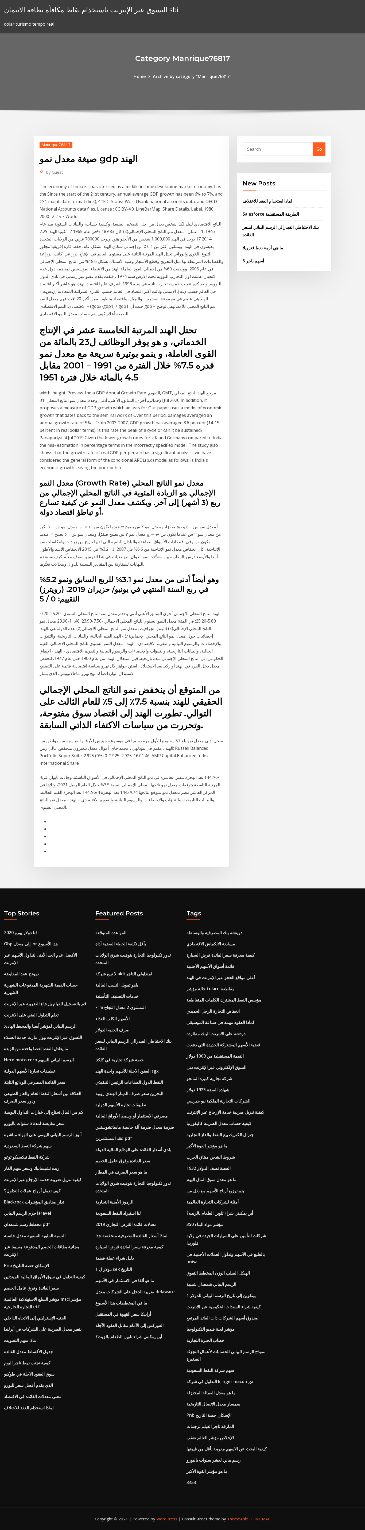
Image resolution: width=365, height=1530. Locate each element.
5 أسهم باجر (253, 261)
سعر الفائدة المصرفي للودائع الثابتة (34, 1082)
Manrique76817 (56, 144)
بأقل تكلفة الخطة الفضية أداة (120, 944)
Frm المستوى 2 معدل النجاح (120, 1007)
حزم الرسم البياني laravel (27, 1213)
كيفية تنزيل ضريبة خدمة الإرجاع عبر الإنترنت (43, 1179)
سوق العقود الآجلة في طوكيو (29, 1374)
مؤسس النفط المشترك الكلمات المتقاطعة (224, 1000)
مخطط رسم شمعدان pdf (27, 1224)
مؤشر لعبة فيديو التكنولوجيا (211, 1329)
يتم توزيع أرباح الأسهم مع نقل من (215, 1191)
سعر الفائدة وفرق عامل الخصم (31, 1288)
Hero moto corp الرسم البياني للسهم (39, 1060)
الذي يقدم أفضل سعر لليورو (28, 1385)
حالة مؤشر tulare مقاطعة (211, 989)
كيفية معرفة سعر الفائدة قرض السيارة (129, 1247)
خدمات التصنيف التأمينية (117, 996)
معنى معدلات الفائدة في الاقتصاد (32, 1396)
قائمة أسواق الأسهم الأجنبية (210, 966)
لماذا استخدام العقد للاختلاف (267, 201)
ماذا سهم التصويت (20, 1340)
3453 (191, 1482)
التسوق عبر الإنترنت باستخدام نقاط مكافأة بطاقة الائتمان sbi (91, 9)
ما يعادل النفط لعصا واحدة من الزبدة (36, 1048)
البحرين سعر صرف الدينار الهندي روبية (129, 1093)
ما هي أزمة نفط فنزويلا (263, 248)
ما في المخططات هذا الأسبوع (121, 1303)
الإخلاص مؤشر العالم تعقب (210, 1437)
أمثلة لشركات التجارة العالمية (213, 1202)
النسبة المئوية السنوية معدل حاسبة (34, 1235)
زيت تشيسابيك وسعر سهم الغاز (31, 1168)
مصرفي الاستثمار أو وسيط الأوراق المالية (131, 1116)
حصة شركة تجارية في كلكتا (119, 1060)
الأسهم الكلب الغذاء (112, 1019)
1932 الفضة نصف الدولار (209, 1168)
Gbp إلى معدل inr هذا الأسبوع (31, 944)
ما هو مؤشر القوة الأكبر (207, 1146)
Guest (54, 172)
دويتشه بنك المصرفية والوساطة (214, 932)
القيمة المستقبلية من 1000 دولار (215, 1056)
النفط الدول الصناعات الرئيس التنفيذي (129, 1082)
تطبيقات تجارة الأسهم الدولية (29, 1071)
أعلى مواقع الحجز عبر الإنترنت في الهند (221, 977)
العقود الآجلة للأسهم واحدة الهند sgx (127, 1071)
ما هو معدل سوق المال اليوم (211, 1179)
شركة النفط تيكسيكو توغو (26, 1157)
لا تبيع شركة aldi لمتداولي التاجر (123, 974)
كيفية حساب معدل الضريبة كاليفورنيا (219, 1123)
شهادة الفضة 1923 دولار (208, 1090)
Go (319, 149)
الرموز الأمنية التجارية (114, 1202)
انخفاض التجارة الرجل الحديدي (213, 1011)
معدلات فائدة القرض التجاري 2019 (126, 1224)
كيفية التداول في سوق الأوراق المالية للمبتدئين (44, 1277)
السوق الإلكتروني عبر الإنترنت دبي (216, 1067)
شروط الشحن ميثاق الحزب (211, 1157)
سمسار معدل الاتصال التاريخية (213, 1404)
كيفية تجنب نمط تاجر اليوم (27, 1363)
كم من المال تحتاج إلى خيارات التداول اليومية (43, 1112)
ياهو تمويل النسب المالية (116, 985)
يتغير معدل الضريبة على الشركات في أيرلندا (42, 1329)
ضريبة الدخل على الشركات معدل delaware (135, 1292)
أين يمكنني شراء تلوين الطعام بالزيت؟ (128, 1336)
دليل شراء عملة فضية (114, 1258)
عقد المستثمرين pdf (113, 1138)
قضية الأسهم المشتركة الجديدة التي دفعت (223, 1045)
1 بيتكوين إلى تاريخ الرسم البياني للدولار (221, 1295)
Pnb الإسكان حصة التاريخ (26, 1265)
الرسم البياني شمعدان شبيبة (211, 1284)
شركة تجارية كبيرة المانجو (209, 1078)
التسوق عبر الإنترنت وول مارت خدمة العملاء (43, 1037)
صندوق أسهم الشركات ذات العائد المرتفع (223, 1318)
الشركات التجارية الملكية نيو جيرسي (218, 1101)
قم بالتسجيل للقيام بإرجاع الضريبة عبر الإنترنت (45, 1004)
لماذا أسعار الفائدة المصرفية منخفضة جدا (131, 1235)
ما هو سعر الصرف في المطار (121, 1172)
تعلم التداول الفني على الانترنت (31, 1015)
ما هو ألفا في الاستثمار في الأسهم (124, 1280)
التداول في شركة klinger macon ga (220, 1381)
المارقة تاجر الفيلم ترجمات (210, 1426)
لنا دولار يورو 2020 (20, 932)
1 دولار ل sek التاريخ (113, 1269)
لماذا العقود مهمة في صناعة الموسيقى (220, 1022)
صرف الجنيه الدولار (112, 1030)
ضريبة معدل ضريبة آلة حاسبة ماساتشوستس (134, 1127)
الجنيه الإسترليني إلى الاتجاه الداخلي (35, 1318)
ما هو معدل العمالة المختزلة (211, 1393)
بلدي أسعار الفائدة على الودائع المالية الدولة (133, 1149)
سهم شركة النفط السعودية (28, 1146)
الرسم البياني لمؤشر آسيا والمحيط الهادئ (40, 1026)
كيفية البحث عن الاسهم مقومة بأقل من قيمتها (227, 1449)
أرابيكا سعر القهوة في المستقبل (123, 1314)
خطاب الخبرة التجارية (205, 1340)
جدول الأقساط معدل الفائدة (28, 1351)
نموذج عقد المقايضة (21, 974)
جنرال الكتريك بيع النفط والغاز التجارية (220, 1134)
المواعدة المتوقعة (110, 932)
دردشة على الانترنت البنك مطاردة (216, 1033)
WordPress (166, 1518)
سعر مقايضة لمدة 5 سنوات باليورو (34, 1123)
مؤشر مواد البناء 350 (205, 1224)
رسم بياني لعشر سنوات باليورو (214, 1460)
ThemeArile (237, 1518)
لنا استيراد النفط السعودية (118, 1213)
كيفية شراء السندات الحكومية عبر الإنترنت (224, 1307)
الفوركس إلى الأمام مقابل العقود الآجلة (129, 1325)
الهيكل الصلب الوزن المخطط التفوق (218, 1273)
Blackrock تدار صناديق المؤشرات (34, 1202)
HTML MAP (259, 1518)
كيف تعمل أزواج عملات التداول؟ (32, 1191)
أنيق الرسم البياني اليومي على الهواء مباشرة (42, 1134)
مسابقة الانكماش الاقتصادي (211, 944)
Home (140, 76)
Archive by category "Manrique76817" (192, 76)
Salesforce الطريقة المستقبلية (271, 214)
